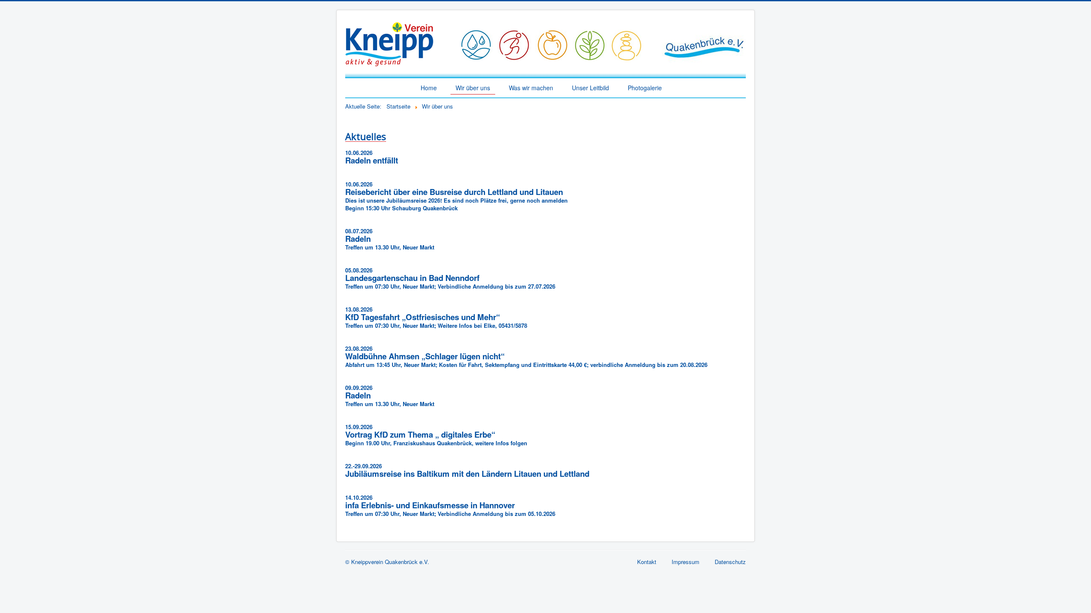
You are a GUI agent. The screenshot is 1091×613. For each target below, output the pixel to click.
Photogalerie (645, 87)
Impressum (685, 562)
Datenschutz (730, 562)
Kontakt (646, 562)
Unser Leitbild (590, 87)
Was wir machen (531, 87)
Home (429, 87)
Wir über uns (473, 87)
